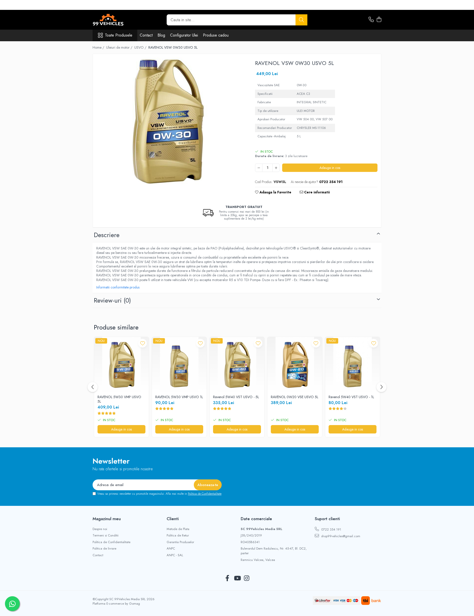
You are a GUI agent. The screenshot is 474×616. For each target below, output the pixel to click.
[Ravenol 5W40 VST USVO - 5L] (237, 364)
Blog (161, 35)
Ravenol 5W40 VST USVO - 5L (236, 397)
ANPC (171, 548)
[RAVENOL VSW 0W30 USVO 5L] (170, 121)
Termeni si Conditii (105, 535)
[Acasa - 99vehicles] (117, 20)
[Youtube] (237, 578)
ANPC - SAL (175, 555)
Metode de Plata (178, 529)
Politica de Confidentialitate (204, 494)
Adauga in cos (329, 167)
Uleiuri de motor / (119, 47)
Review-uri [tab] (112, 300)
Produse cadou (216, 35)
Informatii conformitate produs (117, 287)
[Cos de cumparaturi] (378, 20)
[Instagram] (246, 578)
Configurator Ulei (184, 35)
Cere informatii (316, 192)
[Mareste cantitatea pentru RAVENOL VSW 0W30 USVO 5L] (276, 168)
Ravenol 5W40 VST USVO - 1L (351, 397)
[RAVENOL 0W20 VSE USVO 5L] (294, 364)
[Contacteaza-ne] (371, 20)
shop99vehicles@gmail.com (340, 536)
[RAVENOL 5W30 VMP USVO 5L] (121, 364)
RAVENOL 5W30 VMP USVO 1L (179, 397)
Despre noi (100, 529)
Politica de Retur (178, 535)
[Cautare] (301, 19)
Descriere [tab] (106, 235)
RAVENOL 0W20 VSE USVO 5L (294, 397)
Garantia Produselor (180, 542)
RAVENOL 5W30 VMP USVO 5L (119, 399)
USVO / (140, 47)
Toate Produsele (118, 35)
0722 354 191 (330, 529)
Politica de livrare (104, 548)
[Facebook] (227, 578)
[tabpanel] (170, 121)
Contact (146, 35)
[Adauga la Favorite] (142, 343)
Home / (99, 47)
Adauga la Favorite (274, 192)
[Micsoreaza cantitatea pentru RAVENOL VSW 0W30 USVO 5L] (258, 168)
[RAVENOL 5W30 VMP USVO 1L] (179, 364)
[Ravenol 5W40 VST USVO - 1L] (352, 364)
